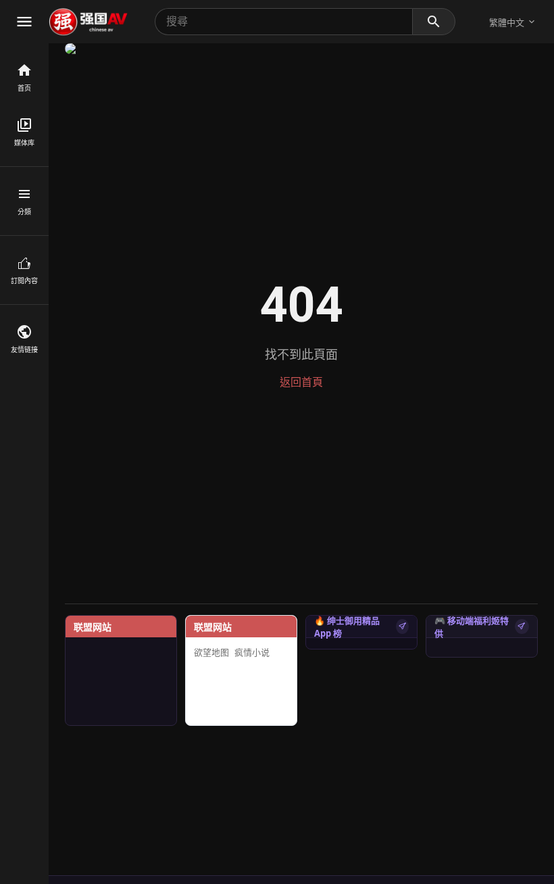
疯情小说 (252, 652)
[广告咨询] (402, 626)
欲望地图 (211, 652)
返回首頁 (301, 382)
